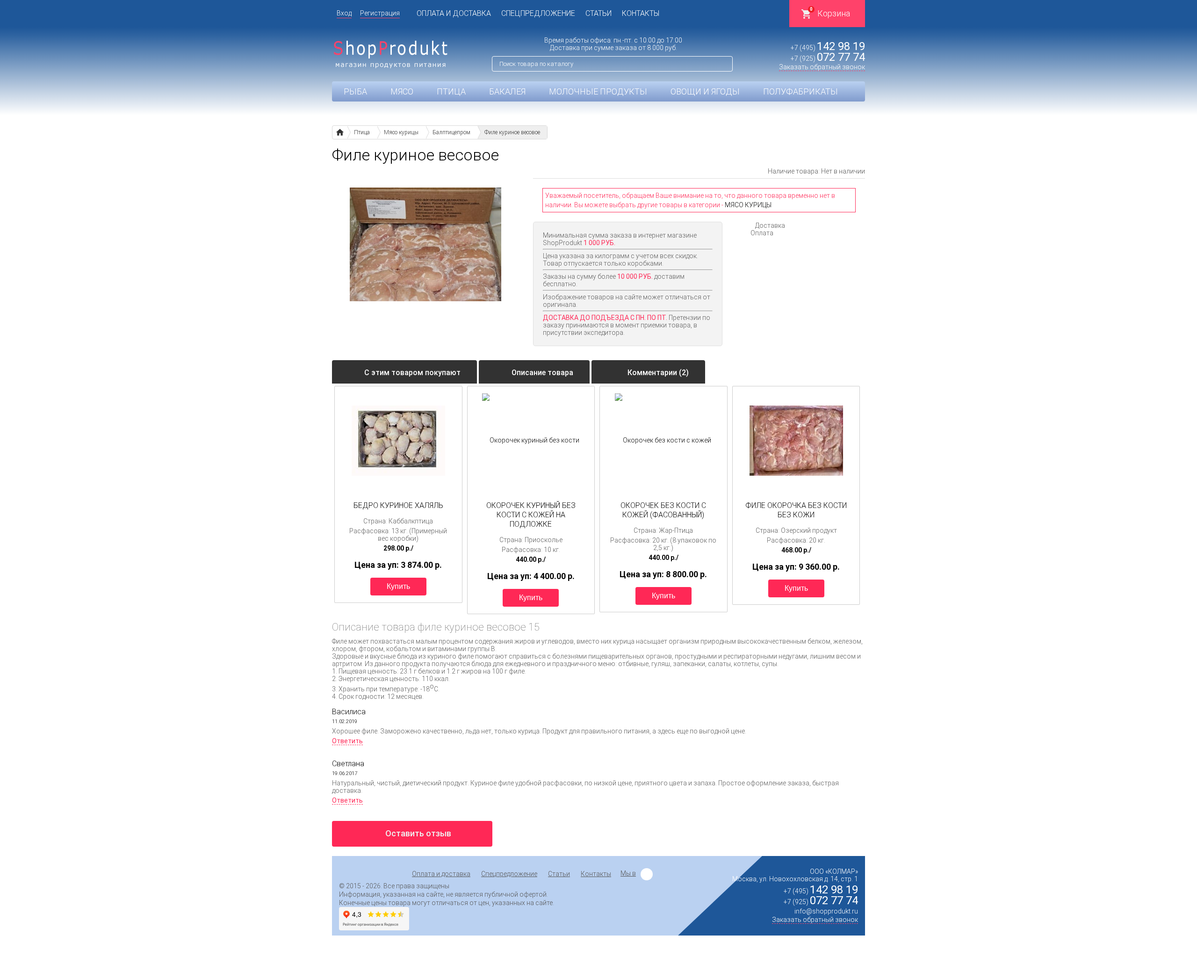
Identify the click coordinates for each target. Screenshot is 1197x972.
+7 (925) (828, 58)
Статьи (598, 13)
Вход (344, 13)
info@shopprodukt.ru (826, 911)
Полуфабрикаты (800, 91)
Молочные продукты (598, 91)
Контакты (640, 13)
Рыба (355, 91)
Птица (451, 91)
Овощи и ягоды (705, 91)
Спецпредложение (538, 13)
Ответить (347, 741)
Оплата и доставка (454, 13)
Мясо (401, 91)
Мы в (628, 873)
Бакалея (507, 91)
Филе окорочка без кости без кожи (796, 510)
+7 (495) (828, 47)
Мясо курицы (748, 205)
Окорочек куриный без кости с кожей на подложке (531, 515)
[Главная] (339, 132)
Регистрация (380, 13)
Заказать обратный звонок (822, 67)
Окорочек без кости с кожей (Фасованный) (663, 510)
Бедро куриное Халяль (398, 505)
